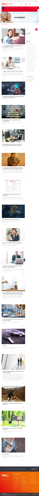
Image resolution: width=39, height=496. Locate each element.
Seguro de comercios (24, 482)
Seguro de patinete (16, 480)
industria (28, 53)
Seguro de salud (16, 485)
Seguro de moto (16, 477)
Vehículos (28, 37)
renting (35, 65)
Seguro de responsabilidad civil (24, 481)
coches (28, 66)
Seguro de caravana (16, 478)
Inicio (2, 24)
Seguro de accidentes (24, 477)
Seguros (6, 7)
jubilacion (28, 48)
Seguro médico (16, 486)
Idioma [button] (36, 1)
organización (32, 48)
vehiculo (31, 44)
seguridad (31, 53)
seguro (27, 44)
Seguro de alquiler (16, 483)
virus (30, 57)
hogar (33, 45)
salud (30, 47)
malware (28, 57)
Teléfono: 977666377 (33, 479)
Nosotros (12, 7)
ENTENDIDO (34, 494)
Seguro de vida (24, 476)
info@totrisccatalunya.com (34, 482)
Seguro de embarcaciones (24, 490)
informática (35, 53)
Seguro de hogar (16, 482)
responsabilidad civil (29, 52)
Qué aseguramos (17, 474)
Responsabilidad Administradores (31, 60)
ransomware (33, 55)
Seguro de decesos (24, 478)
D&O (27, 61)
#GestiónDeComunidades (30, 69)
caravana (30, 45)
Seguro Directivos (31, 61)
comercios (34, 52)
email (32, 78)
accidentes (28, 50)
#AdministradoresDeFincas (30, 68)
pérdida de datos (34, 57)
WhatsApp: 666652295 (34, 481)
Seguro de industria (24, 483)
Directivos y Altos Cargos (30, 65)
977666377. (29, 81)
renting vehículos (32, 66)
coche (34, 44)
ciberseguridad (28, 55)
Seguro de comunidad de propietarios (25, 488)
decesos (32, 50)
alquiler (27, 47)
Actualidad (17, 7)
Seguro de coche (16, 476)
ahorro (33, 47)
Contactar (21, 7)
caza (27, 58)
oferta (32, 58)
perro (30, 58)
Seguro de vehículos (16, 481)
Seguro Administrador (29, 63)
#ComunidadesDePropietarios (31, 71)
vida (35, 48)
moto (27, 45)
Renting (9, 7)
